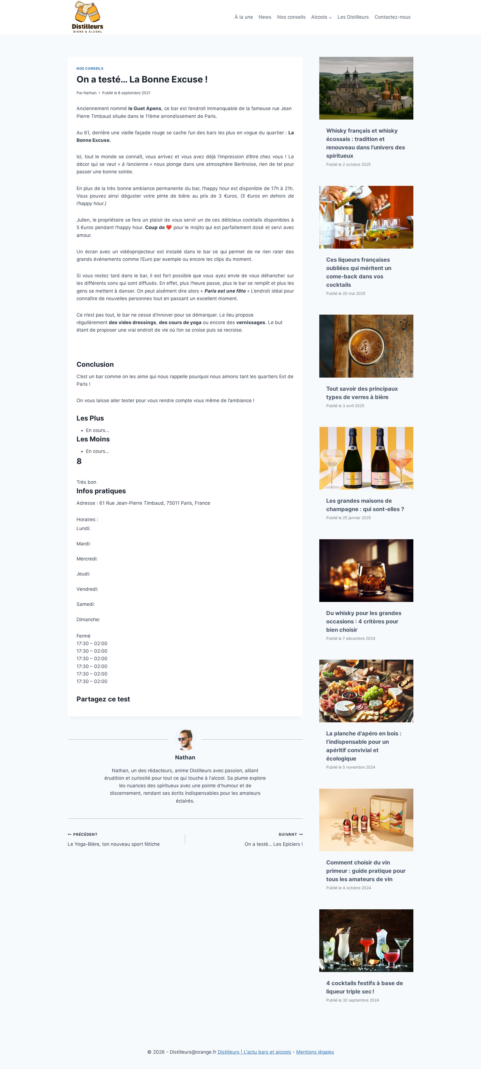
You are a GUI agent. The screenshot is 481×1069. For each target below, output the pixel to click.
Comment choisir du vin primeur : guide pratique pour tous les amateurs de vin (366, 871)
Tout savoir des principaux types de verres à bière (362, 392)
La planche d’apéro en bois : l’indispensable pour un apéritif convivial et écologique (363, 746)
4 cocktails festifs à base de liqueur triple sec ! (364, 987)
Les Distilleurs (353, 17)
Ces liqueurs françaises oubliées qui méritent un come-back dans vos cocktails (358, 272)
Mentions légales (315, 1052)
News (265, 17)
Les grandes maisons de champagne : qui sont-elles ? (365, 504)
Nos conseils (291, 17)
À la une (244, 17)
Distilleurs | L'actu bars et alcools (254, 1052)
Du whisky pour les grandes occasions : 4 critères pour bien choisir (363, 621)
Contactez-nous (393, 17)
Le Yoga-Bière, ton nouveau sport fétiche (114, 839)
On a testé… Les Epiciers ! (274, 839)
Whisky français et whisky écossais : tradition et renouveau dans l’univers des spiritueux (365, 143)
